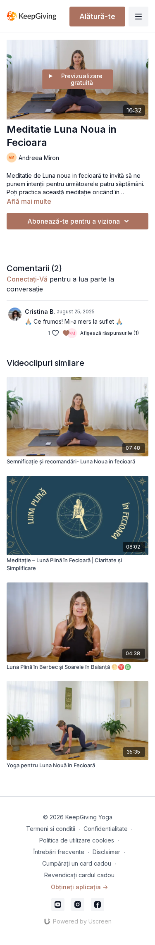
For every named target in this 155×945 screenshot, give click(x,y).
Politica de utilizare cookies (76, 840)
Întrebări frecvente (58, 851)
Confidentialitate (105, 828)
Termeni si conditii (50, 828)
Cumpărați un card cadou (76, 863)
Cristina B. (40, 311)
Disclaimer (106, 851)
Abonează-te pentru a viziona (73, 221)
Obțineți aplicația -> (79, 886)
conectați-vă (27, 279)
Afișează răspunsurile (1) (109, 333)
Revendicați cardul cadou (79, 874)
